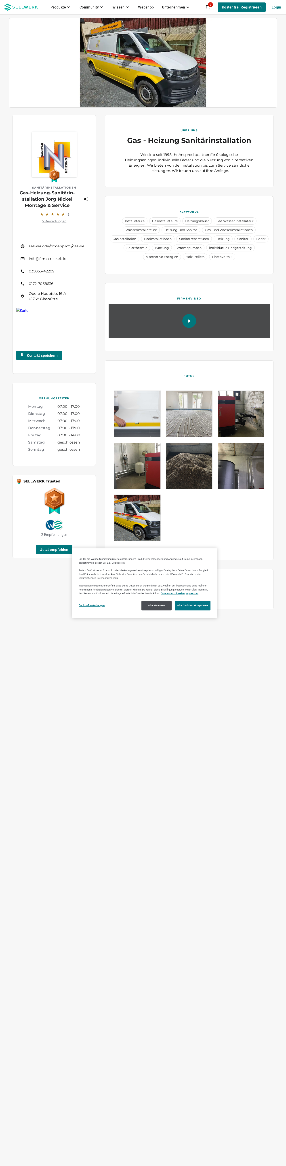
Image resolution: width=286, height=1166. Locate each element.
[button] (54, 549)
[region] (144, 583)
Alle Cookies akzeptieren (192, 605)
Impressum (192, 593)
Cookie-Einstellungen (92, 605)
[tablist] (120, 7)
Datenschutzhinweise (173, 593)
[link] (54, 246)
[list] (54, 271)
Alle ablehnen (156, 605)
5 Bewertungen (54, 221)
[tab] (61, 7)
